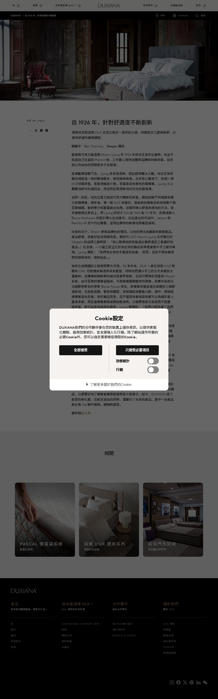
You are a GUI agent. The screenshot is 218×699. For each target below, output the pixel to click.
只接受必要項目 (137, 350)
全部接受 (80, 350)
